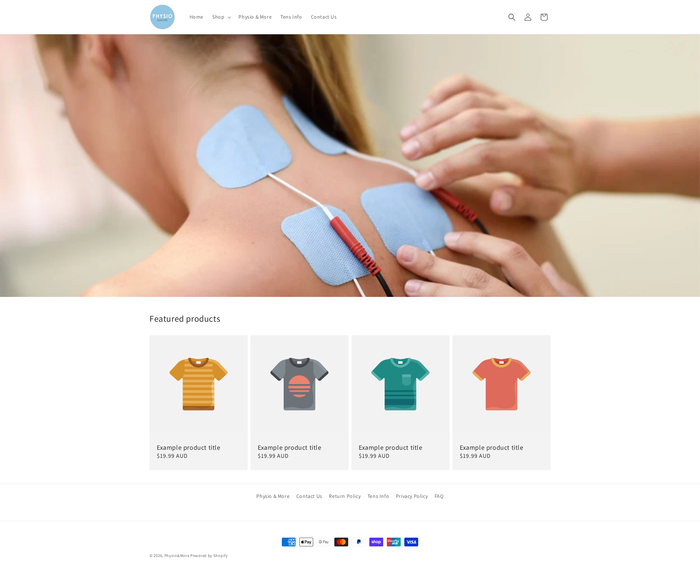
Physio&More (177, 555)
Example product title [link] (189, 447)
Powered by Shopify (209, 555)
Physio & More (272, 496)
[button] (221, 16)
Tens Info (378, 496)
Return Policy (345, 496)
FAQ (439, 496)
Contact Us (309, 496)
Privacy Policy (412, 496)
